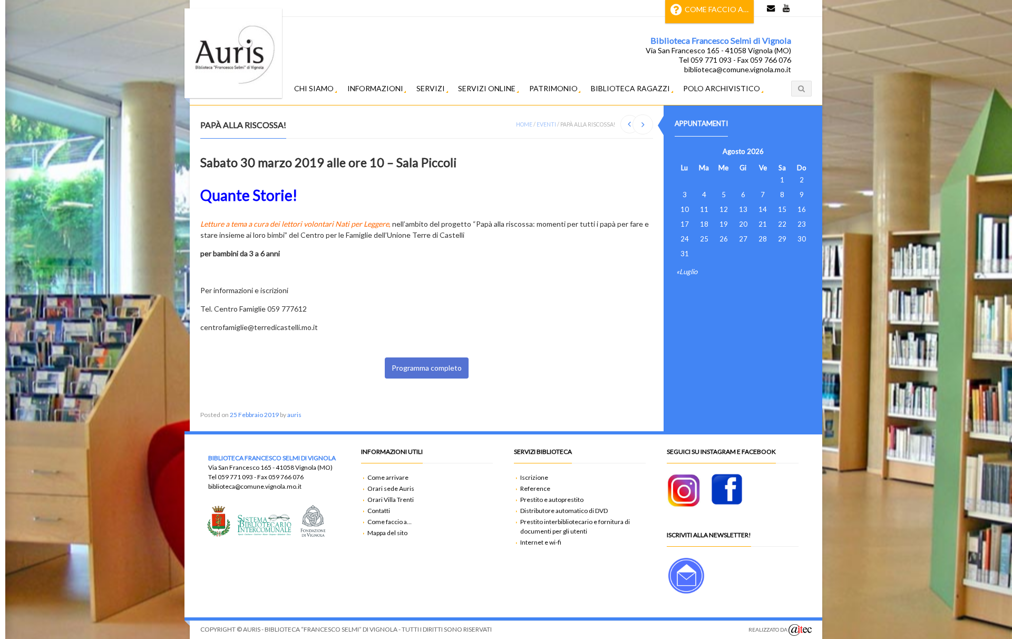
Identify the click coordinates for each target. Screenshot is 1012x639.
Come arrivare (387, 477)
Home (524, 124)
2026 (755, 151)
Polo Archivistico (721, 88)
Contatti (378, 511)
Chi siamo (314, 88)
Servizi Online (486, 88)
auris (294, 415)
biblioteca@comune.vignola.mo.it (254, 486)
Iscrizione (534, 477)
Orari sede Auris (390, 488)
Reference (535, 488)
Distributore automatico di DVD (564, 511)
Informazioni (375, 88)
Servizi (430, 88)
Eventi (546, 124)
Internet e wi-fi (540, 542)
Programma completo (427, 367)
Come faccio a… (716, 9)
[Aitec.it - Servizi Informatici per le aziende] (800, 630)
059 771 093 (235, 477)
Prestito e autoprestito (551, 500)
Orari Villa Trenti (390, 500)
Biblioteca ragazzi (630, 88)
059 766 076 (286, 477)
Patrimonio (553, 88)
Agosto (734, 151)
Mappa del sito (387, 533)
